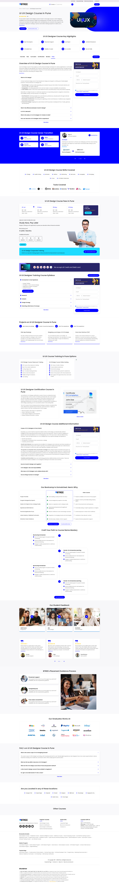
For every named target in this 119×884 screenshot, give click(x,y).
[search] (72, 4)
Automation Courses (86, 837)
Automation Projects (23, 852)
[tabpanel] (60, 649)
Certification (41, 56)
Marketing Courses (23, 837)
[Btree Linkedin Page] (26, 826)
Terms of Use (79, 91)
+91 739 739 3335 (89, 824)
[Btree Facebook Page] (20, 826)
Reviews (48, 56)
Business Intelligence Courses (46, 835)
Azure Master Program (24, 846)
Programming (71, 852)
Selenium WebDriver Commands (26, 853)
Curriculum (33, 56)
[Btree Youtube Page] (29, 826)
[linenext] (84, 158)
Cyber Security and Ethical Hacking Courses (58, 837)
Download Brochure (91, 251)
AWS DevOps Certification (48, 853)
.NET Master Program (74, 844)
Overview (22, 56)
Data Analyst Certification (46, 826)
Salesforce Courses (58, 835)
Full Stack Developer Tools (60, 852)
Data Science (55, 844)
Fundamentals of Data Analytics (36, 852)
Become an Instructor (89, 1)
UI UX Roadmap (38, 853)
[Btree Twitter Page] (23, 826)
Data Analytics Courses (24, 835)
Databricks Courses (35, 835)
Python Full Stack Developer (46, 828)
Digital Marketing (33, 846)
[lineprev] (75, 158)
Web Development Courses (75, 837)
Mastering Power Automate (81, 852)
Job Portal (73, 1)
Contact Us (97, 1)
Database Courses (44, 837)
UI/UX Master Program (46, 844)
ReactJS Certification (45, 825)
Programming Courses (33, 837)
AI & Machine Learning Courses (83, 835)
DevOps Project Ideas (49, 852)
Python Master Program (35, 844)
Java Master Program (24, 844)
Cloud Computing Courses (69, 835)
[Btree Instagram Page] (32, 826)
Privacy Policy (86, 91)
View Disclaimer (52, 881)
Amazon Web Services (85, 844)
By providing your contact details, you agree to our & (86, 91)
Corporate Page (79, 1)
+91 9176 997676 (79, 67)
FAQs (53, 56)
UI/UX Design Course (44, 823)
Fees (28, 56)
